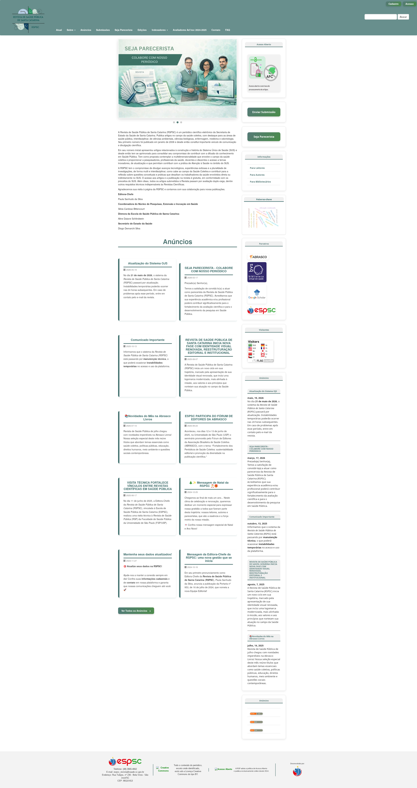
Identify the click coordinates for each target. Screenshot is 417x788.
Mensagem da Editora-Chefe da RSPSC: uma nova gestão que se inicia (209, 557)
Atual (59, 29)
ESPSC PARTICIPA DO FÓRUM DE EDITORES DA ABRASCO (209, 417)
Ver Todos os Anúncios (134, 610)
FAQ (227, 29)
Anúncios (85, 29)
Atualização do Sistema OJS (147, 263)
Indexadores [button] (159, 29)
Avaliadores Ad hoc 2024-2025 (190, 29)
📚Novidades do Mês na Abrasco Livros (148, 417)
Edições (142, 29)
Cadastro (393, 3)
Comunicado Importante (148, 340)
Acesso (409, 3)
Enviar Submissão (263, 112)
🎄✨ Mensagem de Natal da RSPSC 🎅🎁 (209, 484)
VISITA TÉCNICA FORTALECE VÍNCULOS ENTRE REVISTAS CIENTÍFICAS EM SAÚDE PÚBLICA (148, 485)
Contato (215, 29)
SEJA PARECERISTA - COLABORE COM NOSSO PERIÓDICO (209, 269)
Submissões (103, 29)
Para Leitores (257, 167)
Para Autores (257, 174)
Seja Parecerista (123, 29)
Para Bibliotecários (260, 181)
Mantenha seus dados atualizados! (147, 554)
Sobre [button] (70, 29)
